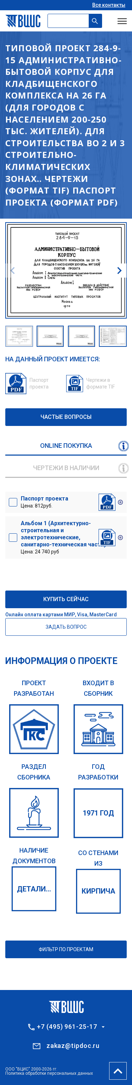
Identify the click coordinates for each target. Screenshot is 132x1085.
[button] (119, 270)
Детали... (34, 889)
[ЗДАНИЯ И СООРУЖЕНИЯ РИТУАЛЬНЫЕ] (34, 813)
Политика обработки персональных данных (49, 1073)
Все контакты (108, 5)
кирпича (98, 891)
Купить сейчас (66, 599)
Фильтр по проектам (66, 949)
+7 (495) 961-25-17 (67, 1027)
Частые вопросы (66, 417)
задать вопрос (66, 627)
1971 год (98, 813)
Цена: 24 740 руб (63, 537)
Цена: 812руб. (44, 502)
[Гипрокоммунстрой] (34, 729)
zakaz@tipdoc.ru (73, 1045)
